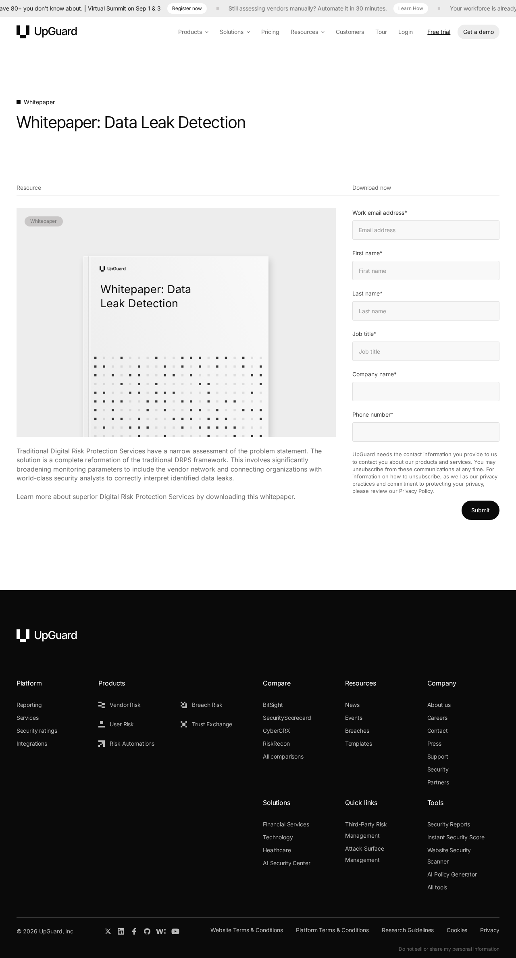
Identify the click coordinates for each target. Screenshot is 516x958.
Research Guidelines (408, 930)
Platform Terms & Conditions (332, 930)
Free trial (438, 31)
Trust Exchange (212, 724)
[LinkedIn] (121, 931)
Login (405, 31)
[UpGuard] (47, 31)
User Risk (122, 724)
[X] (108, 931)
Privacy (489, 930)
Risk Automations (132, 743)
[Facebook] (134, 931)
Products (190, 31)
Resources (304, 31)
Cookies (457, 930)
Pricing (270, 31)
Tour (381, 31)
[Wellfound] (161, 931)
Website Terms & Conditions (246, 930)
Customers (350, 31)
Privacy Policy (416, 491)
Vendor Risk (125, 704)
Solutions (231, 31)
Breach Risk (207, 704)
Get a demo (478, 31)
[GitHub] (147, 931)
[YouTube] (175, 931)
